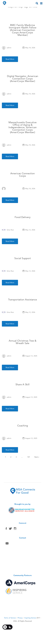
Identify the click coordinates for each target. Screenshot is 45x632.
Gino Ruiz (10, 230)
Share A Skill (23, 384)
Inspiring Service (30, 618)
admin (9, 48)
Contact (7, 544)
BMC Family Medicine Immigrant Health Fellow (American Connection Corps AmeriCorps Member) (22, 30)
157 (28, 457)
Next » (36, 457)
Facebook (6, 529)
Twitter (10, 529)
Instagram (15, 529)
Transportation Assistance (22, 299)
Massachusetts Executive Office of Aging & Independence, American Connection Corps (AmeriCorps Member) (22, 127)
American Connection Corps (22, 174)
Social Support (22, 258)
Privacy (20, 618)
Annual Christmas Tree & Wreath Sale (22, 342)
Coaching (22, 425)
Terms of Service (10, 618)
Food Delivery (22, 217)
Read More (10, 59)
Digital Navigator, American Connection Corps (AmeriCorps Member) (22, 79)
